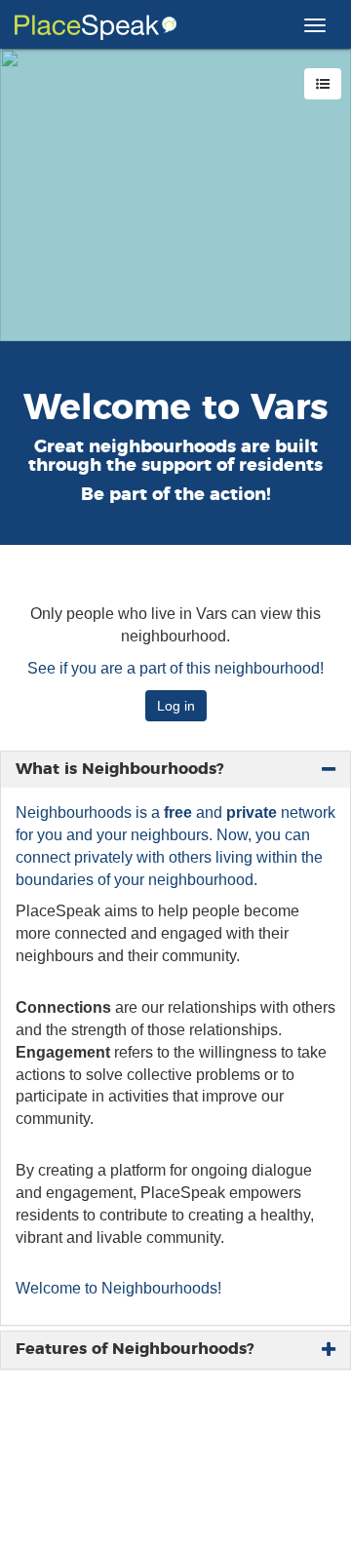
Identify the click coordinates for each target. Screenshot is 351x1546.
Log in (176, 706)
